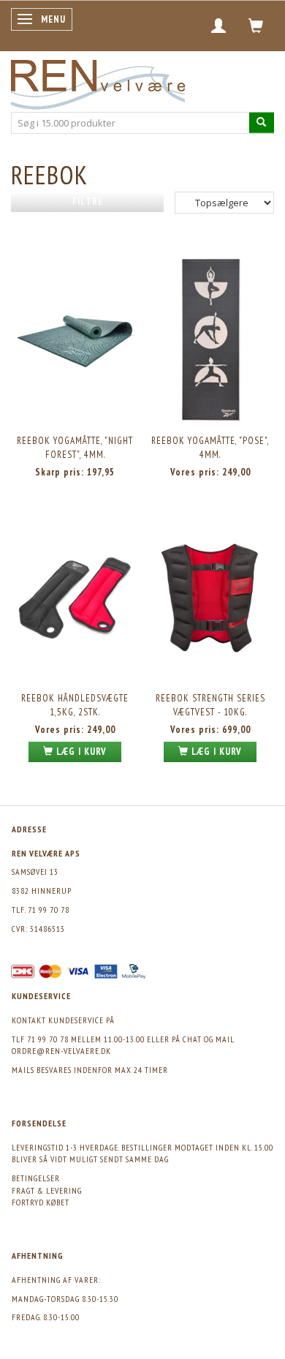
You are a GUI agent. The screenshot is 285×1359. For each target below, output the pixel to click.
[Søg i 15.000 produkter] (261, 122)
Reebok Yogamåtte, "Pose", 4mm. (210, 447)
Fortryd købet (40, 1202)
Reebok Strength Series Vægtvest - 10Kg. (210, 705)
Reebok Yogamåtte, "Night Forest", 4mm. (75, 447)
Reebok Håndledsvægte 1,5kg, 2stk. (75, 705)
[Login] (218, 25)
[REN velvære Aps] (98, 81)
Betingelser (36, 1177)
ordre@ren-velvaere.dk (61, 1050)
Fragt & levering (47, 1190)
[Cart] (256, 25)
